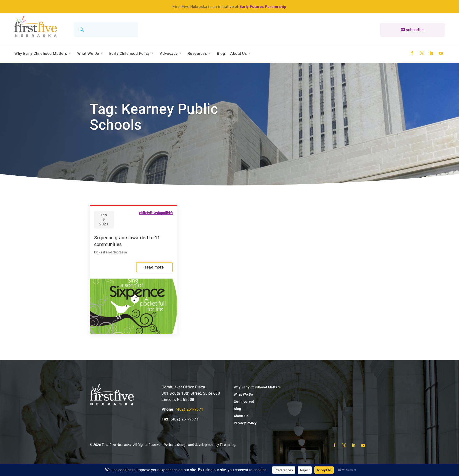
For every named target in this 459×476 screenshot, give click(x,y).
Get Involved (244, 401)
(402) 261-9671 (189, 409)
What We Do (88, 53)
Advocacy (169, 53)
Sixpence (165, 213)
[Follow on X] (422, 53)
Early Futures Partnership (263, 6)
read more (154, 267)
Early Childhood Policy (129, 53)
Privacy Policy (245, 423)
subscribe (415, 30)
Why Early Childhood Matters (40, 53)
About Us (238, 53)
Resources (197, 53)
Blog (221, 53)
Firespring (227, 445)
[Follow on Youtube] (441, 53)
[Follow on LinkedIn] (431, 53)
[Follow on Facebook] (412, 53)
